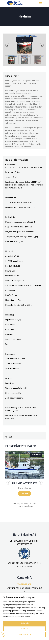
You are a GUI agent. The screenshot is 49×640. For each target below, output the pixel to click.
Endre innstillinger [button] (24, 634)
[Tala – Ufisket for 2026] (24, 465)
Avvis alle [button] (24, 629)
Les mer (24, 493)
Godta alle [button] (24, 623)
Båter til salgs (24, 488)
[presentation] (7, 45)
